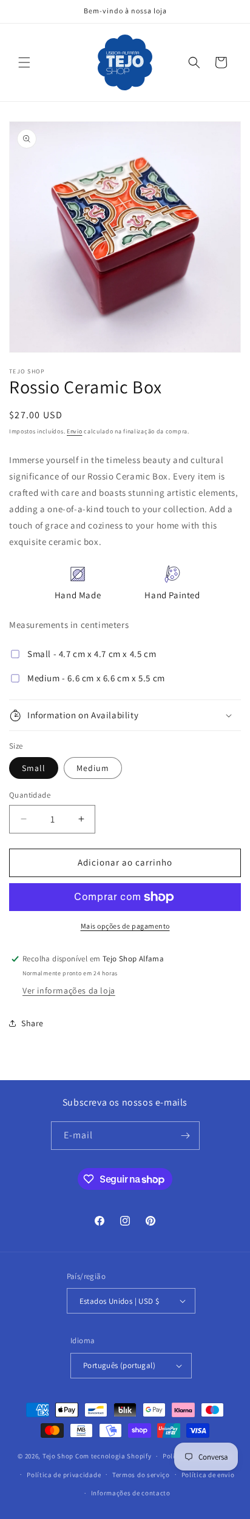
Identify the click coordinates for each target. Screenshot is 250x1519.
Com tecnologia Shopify (113, 1456)
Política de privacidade (64, 1475)
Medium (92, 768)
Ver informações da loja (68, 990)
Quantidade (29, 795)
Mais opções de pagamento (125, 925)
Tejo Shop (57, 1456)
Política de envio (208, 1475)
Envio (75, 431)
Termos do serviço (141, 1475)
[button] (24, 62)
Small (34, 768)
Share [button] (32, 1023)
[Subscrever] (185, 1135)
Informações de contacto (131, 1493)
